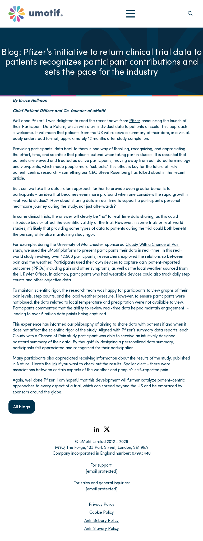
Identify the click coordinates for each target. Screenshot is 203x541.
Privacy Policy (101, 504)
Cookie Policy (101, 512)
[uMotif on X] (107, 430)
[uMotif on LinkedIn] (96, 431)
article (18, 178)
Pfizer (134, 120)
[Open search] (190, 14)
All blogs (21, 406)
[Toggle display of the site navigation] (130, 14)
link (54, 363)
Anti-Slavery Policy (101, 528)
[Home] (35, 14)
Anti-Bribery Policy (101, 520)
